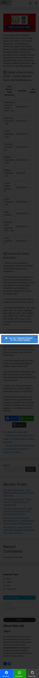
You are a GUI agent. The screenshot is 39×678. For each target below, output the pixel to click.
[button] (36, 337)
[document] (19, 339)
